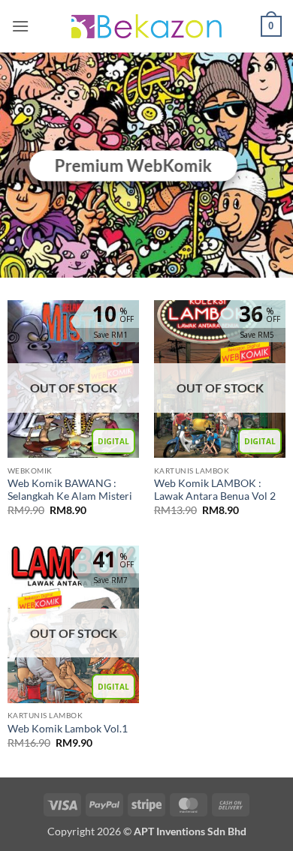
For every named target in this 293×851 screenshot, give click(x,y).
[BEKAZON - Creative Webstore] (146, 26)
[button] (20, 26)
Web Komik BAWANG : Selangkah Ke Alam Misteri (70, 490)
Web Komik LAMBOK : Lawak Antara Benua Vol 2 (215, 490)
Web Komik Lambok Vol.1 (68, 729)
